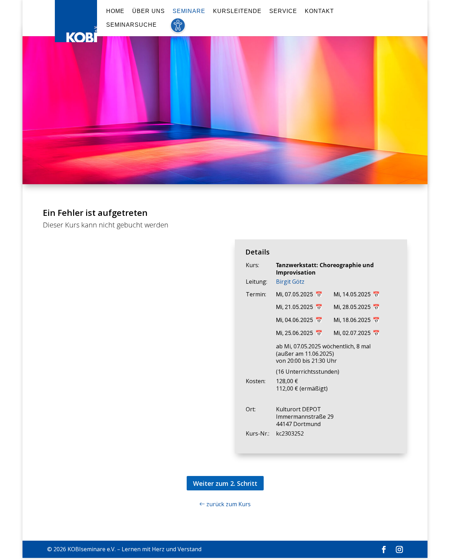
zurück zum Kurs (228, 504)
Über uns (148, 11)
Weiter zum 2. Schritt (225, 483)
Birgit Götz (290, 281)
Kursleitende (237, 11)
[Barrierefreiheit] (178, 29)
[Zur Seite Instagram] (399, 549)
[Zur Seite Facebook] (383, 549)
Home (115, 11)
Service (283, 11)
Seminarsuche (131, 25)
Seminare (189, 11)
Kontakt (319, 11)
